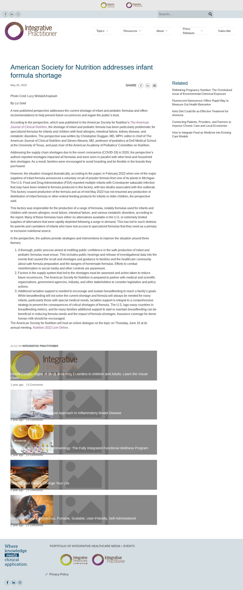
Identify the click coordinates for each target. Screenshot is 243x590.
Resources (130, 30)
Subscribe (224, 30)
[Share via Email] (154, 85)
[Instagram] (18, 14)
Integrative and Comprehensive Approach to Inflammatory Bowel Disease (65, 413)
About (160, 30)
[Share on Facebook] (140, 85)
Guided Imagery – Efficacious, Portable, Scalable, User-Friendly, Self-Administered (73, 518)
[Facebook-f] (5, 14)
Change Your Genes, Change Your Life (39, 483)
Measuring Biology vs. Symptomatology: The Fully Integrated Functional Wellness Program (79, 448)
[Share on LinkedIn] (147, 85)
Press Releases (189, 31)
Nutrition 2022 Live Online (50, 327)
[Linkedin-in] (11, 14)
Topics (100, 30)
